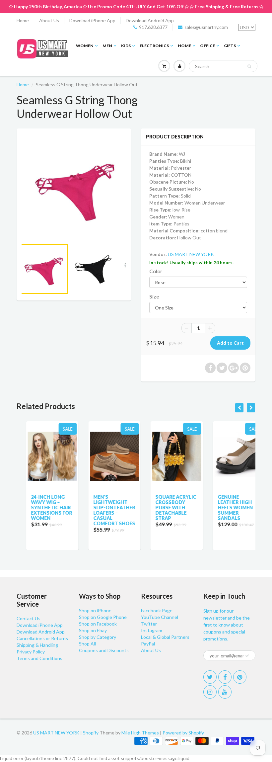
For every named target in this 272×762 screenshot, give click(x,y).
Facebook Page (156, 610)
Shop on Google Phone (103, 617)
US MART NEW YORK (191, 254)
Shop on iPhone (95, 610)
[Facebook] (225, 677)
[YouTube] (225, 692)
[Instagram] (210, 692)
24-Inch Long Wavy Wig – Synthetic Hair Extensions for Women (42, 507)
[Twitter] (210, 677)
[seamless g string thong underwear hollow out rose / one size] (74, 187)
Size (154, 296)
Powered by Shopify (183, 732)
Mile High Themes (140, 732)
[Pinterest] (239, 677)
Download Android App (150, 20)
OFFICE (207, 45)
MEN (107, 45)
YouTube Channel (159, 617)
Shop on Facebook (98, 624)
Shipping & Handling (37, 645)
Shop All (87, 643)
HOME (184, 45)
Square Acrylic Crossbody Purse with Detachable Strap (166, 507)
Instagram (151, 630)
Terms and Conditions (39, 658)
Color (155, 271)
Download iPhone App (92, 20)
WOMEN (85, 45)
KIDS (126, 45)
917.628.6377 (153, 27)
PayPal (148, 643)
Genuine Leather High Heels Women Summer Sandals (225, 507)
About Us (49, 20)
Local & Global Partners (165, 637)
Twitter (149, 624)
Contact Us (28, 618)
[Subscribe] (247, 655)
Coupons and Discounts (104, 650)
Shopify (91, 732)
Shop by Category (97, 637)
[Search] (249, 66)
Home (23, 20)
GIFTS (230, 45)
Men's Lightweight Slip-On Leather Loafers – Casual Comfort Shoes (105, 510)
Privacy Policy (31, 651)
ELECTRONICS (154, 45)
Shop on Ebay (93, 630)
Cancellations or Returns (42, 638)
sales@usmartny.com (206, 27)
